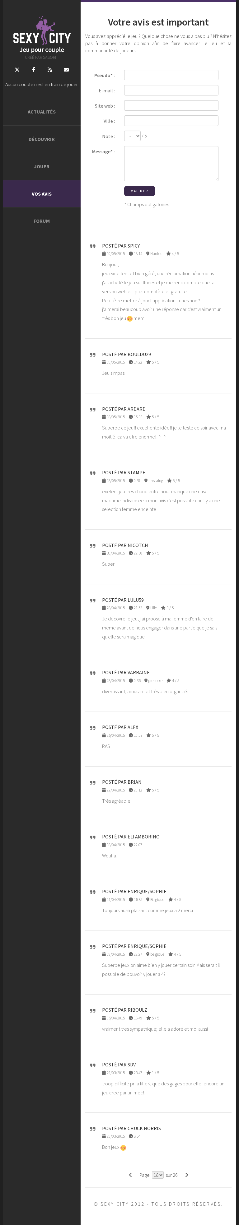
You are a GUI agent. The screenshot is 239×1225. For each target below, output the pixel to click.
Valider (139, 191)
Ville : (109, 121)
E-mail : (107, 90)
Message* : (103, 151)
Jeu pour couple (42, 50)
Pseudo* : (104, 75)
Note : (108, 136)
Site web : (105, 106)
